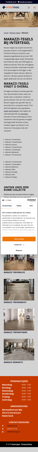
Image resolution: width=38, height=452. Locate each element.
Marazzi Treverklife (14, 272)
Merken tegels (15, 33)
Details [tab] (19, 206)
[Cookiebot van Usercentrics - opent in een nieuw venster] (27, 200)
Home (6, 33)
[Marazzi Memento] (19, 349)
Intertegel (16, 444)
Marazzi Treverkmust (15, 302)
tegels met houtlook (11, 111)
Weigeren (19, 250)
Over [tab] (31, 206)
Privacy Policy (26, 444)
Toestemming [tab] (6, 206)
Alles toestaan (19, 239)
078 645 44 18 (11, 2)
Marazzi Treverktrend (15, 332)
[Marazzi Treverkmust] (19, 290)
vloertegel (24, 114)
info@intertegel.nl (13, 432)
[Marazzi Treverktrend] (19, 319)
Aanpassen (18, 244)
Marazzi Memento (13, 362)
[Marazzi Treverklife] (19, 260)
